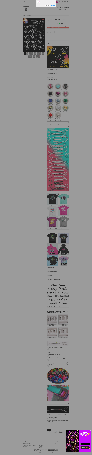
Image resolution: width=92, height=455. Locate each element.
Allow (53, 5)
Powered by (38, 5)
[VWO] (41, 5)
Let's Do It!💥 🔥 (85, 447)
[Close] (90, 431)
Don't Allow (47, 5)
